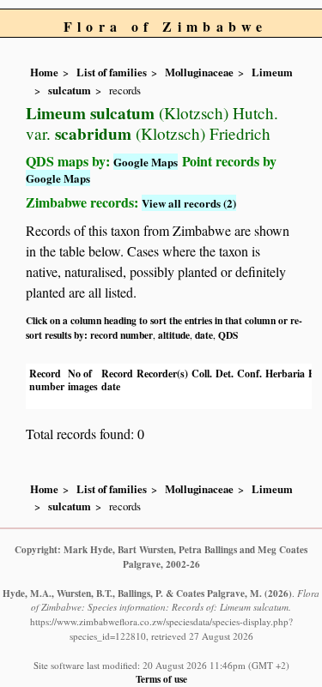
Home (44, 72)
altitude (174, 335)
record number (121, 335)
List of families (111, 72)
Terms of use (161, 679)
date (204, 335)
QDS (228, 335)
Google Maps (145, 162)
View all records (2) (189, 203)
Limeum (272, 72)
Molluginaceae (199, 72)
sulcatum (69, 90)
